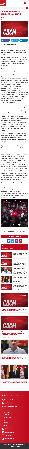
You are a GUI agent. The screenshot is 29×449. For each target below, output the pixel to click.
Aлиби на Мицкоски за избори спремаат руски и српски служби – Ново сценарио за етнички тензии (14, 382)
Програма (6, 420)
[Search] (27, 8)
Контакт (6, 422)
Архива (5, 425)
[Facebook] (8, 241)
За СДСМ (6, 415)
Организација (7, 417)
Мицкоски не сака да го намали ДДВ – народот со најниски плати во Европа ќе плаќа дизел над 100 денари (13, 333)
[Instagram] (16, 241)
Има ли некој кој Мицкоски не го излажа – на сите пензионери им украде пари (20, 254)
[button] (25, 3)
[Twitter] (12, 241)
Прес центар (7, 412)
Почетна (6, 409)
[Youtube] (20, 241)
